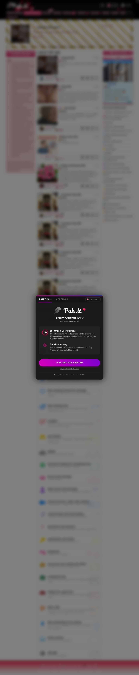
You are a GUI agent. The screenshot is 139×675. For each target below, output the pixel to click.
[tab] (45, 299)
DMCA (82, 375)
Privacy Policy (59, 375)
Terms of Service (72, 375)
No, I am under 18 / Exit (69, 369)
